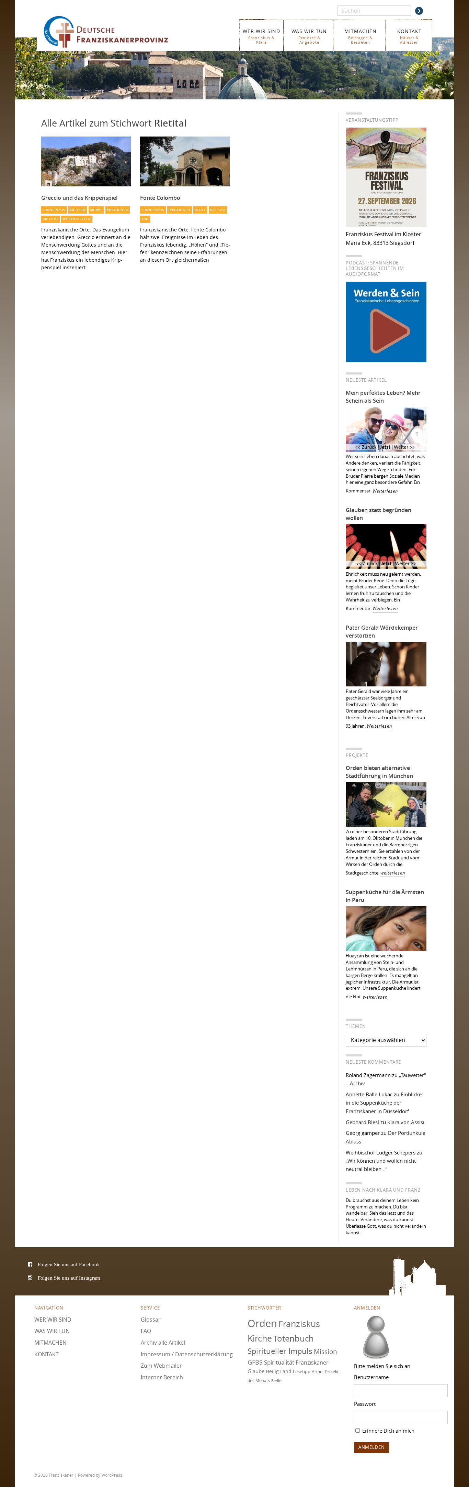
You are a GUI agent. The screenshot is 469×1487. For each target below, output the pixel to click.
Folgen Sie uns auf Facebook (69, 1264)
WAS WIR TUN (309, 36)
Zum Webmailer (161, 1365)
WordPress (111, 1475)
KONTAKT (409, 36)
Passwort (365, 1403)
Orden (262, 1323)
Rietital (51, 219)
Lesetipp (301, 1371)
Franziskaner (116, 32)
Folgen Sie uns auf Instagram (69, 1277)
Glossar (151, 1319)
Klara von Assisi (405, 1122)
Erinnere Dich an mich (387, 1430)
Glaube (256, 1371)
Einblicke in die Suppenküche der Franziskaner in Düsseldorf (384, 1103)
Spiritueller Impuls (280, 1351)
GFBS (255, 1362)
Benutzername (371, 1377)
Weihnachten (76, 219)
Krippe (96, 210)
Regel (200, 210)
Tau (145, 219)
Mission (325, 1351)
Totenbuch (293, 1338)
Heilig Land (278, 1371)
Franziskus (54, 210)
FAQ (146, 1331)
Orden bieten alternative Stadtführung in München (379, 772)
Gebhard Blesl (362, 1122)
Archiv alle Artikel (163, 1342)
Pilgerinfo (118, 210)
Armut (318, 1372)
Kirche (260, 1338)
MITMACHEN (360, 36)
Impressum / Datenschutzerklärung (187, 1354)
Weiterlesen (385, 491)
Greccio (78, 210)
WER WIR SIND (261, 36)
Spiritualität (279, 1362)
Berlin (276, 1380)
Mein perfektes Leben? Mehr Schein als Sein (383, 396)
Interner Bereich (162, 1377)
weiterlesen (392, 873)
